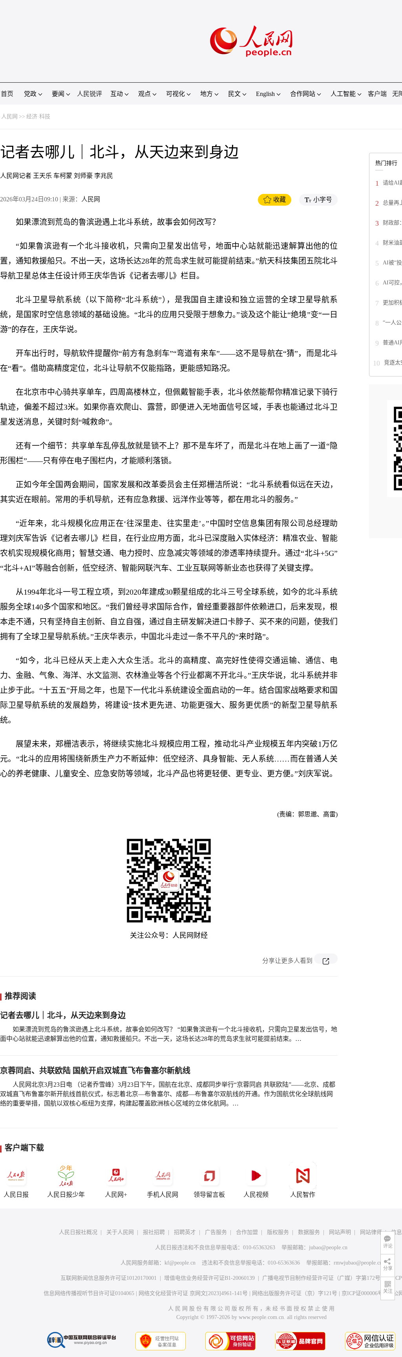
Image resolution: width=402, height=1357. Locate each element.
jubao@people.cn (328, 1247)
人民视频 (256, 1194)
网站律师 (371, 1232)
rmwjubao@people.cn (358, 1263)
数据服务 (309, 1232)
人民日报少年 (66, 1194)
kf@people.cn (180, 1263)
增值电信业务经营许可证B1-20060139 (209, 1278)
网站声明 (340, 1232)
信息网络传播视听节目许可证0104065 (89, 1293)
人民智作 (302, 1194)
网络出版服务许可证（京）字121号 (294, 1293)
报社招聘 (154, 1232)
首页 (7, 93)
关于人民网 (120, 1232)
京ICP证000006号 (362, 1293)
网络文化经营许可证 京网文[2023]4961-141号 (193, 1293)
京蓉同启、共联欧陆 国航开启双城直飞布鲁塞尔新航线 (95, 1070)
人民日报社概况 (78, 1232)
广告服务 (216, 1232)
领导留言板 (209, 1194)
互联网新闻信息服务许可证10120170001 (108, 1278)
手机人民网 (162, 1194)
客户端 (377, 93)
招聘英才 (185, 1232)
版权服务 (278, 1232)
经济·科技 (38, 116)
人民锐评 (89, 93)
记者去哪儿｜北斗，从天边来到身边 (63, 1015)
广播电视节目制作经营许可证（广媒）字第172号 (321, 1278)
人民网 (9, 116)
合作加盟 (247, 1232)
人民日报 (16, 1194)
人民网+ (116, 1194)
